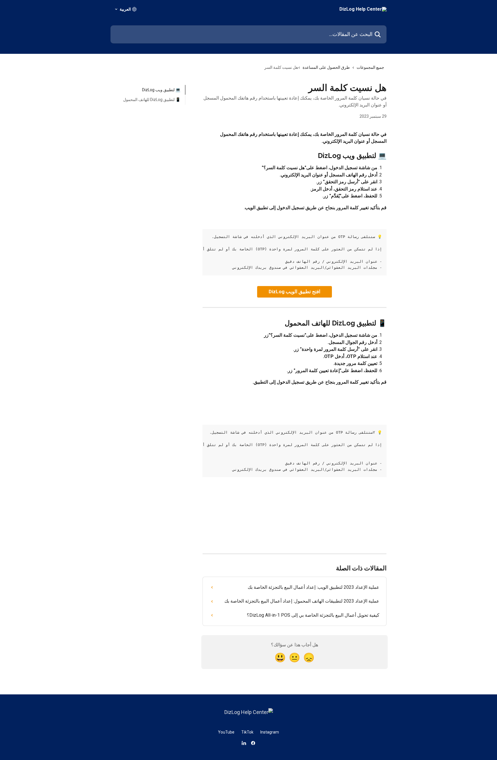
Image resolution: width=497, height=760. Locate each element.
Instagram (269, 732)
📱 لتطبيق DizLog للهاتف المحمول (151, 99)
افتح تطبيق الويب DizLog (294, 291)
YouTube (226, 732)
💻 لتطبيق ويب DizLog (161, 89)
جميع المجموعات (370, 67)
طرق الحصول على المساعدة (326, 67)
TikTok (247, 732)
